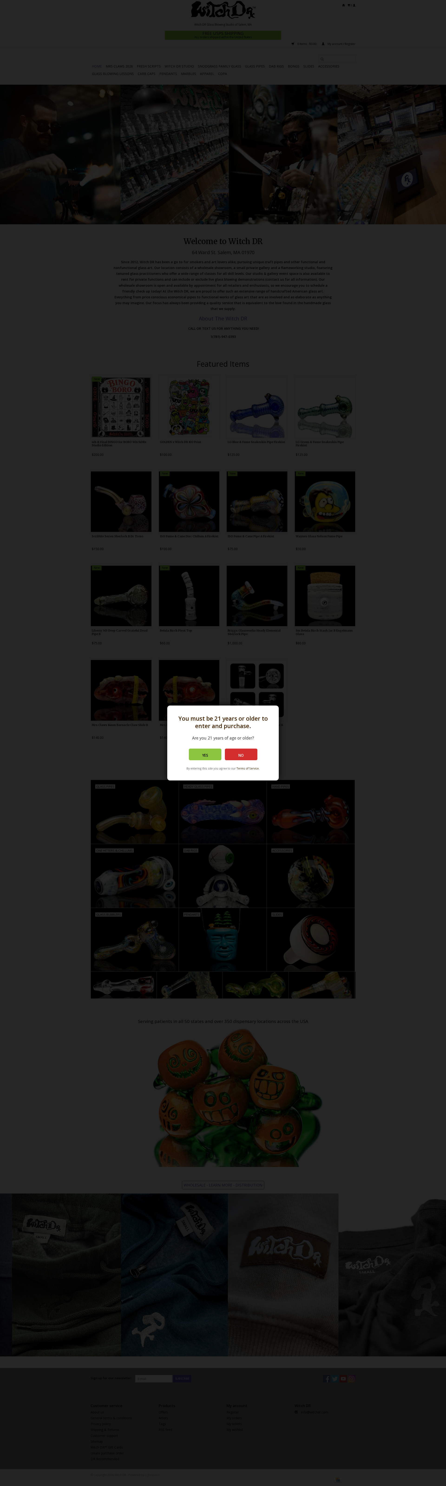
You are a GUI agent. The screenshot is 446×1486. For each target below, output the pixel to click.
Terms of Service (247, 768)
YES (205, 755)
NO (241, 755)
